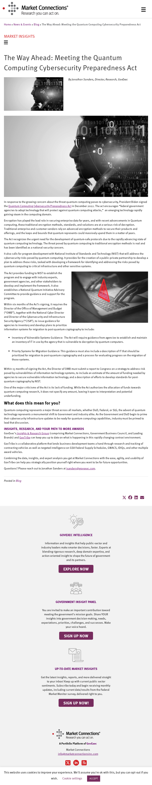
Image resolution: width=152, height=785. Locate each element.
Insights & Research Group (32, 433)
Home (7, 24)
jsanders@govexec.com (80, 468)
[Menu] (143, 9)
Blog (36, 24)
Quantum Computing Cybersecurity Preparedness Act (39, 206)
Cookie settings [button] (72, 778)
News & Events (22, 24)
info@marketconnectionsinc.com (78, 754)
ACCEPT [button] (93, 778)
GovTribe (24, 437)
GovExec (91, 743)
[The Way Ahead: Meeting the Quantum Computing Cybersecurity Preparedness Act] (33, 93)
